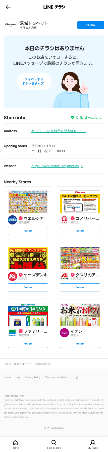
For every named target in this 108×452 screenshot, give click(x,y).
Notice (7, 377)
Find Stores (54, 447)
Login (76, 377)
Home (15, 447)
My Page (93, 447)
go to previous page (8, 7)
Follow (90, 26)
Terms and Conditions (57, 377)
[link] (11, 25)
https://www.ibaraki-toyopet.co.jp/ (57, 166)
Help (18, 377)
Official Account (88, 117)
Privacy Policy (32, 377)
